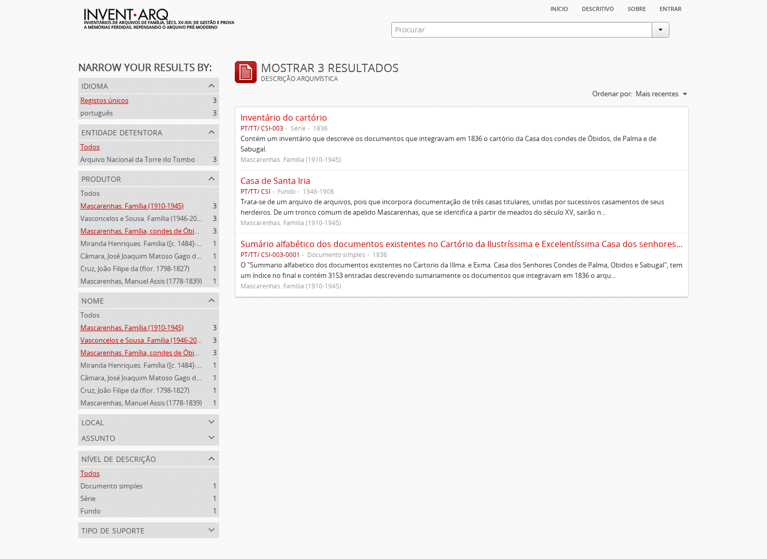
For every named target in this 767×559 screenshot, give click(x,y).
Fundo (90, 511)
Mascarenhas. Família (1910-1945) (132, 206)
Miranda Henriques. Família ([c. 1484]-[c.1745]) (151, 243)
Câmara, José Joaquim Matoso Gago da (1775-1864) (158, 256)
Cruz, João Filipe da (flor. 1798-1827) (134, 268)
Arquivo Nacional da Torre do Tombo (137, 159)
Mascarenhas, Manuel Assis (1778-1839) (141, 281)
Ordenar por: (612, 93)
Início (559, 8)
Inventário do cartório (284, 117)
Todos (90, 147)
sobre (637, 8)
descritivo (598, 8)
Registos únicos (104, 100)
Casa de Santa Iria (275, 181)
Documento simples (111, 486)
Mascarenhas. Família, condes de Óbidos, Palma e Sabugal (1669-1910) (188, 231)
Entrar (670, 8)
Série (87, 498)
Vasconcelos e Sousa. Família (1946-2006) (143, 218)
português (96, 113)
